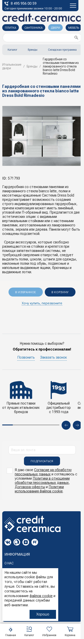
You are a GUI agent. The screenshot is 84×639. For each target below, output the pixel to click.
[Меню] (73, 5)
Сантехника (33, 27)
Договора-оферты (30, 487)
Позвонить (26, 357)
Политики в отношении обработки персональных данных (42, 480)
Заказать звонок (53, 357)
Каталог (12, 49)
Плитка (10, 27)
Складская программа (62, 49)
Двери (55, 27)
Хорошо (42, 614)
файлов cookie (41, 596)
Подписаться (42, 461)
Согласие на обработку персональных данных (43, 472)
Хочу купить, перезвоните (42, 303)
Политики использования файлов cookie (39, 489)
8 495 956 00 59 (24, 3)
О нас (9, 563)
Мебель (73, 27)
